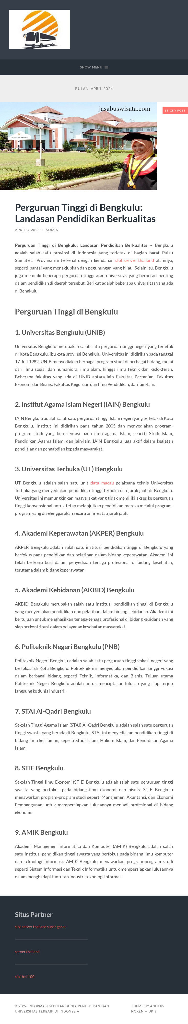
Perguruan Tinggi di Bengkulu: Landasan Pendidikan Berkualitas (85, 212)
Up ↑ (153, 1011)
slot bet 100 (25, 976)
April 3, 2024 (27, 230)
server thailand (27, 951)
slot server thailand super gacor (40, 926)
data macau (102, 482)
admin (52, 230)
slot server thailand (134, 260)
